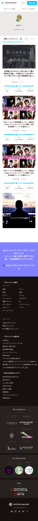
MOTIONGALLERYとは (11, 377)
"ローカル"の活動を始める (11, 358)
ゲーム (21, 295)
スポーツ (6, 307)
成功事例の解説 (8, 349)
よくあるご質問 (8, 383)
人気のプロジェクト (9, 323)
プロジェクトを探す (9, 9)
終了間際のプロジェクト (11, 329)
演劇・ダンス (7, 301)
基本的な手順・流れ (9, 346)
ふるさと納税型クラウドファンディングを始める (19, 361)
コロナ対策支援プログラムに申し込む (15, 367)
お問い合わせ (7, 386)
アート (21, 289)
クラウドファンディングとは (12, 343)
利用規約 (6, 392)
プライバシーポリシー (10, 395)
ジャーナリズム (8, 310)
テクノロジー (7, 304)
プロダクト (23, 298)
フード (21, 307)
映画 (4, 289)
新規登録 (33, 3)
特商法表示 (6, 398)
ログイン (23, 3)
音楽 (20, 292)
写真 (4, 292)
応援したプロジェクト (12, 39)
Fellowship (6, 355)
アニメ (5, 295)
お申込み (6, 340)
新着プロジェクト (9, 326)
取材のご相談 (7, 389)
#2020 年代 (6, 380)
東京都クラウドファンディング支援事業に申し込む (19, 364)
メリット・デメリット (10, 352)
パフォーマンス (24, 304)
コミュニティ (7, 298)
